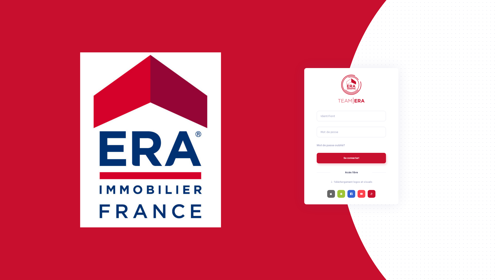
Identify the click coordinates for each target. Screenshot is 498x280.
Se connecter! (351, 158)
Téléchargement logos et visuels (352, 182)
